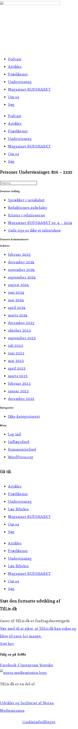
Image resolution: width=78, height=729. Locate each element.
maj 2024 (16, 300)
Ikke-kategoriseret (24, 416)
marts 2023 (18, 376)
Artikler (15, 66)
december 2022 (21, 398)
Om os (13, 97)
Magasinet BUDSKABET (29, 89)
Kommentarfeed (22, 449)
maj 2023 (16, 360)
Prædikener (18, 74)
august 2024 (18, 285)
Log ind (14, 434)
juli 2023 (15, 345)
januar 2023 (18, 391)
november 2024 (21, 269)
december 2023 (21, 322)
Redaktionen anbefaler (27, 207)
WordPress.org (20, 457)
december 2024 (21, 262)
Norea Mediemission (18, 691)
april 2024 (17, 307)
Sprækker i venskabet (26, 200)
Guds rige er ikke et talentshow (34, 230)
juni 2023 (16, 353)
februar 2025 (19, 254)
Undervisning (20, 81)
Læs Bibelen (18, 509)
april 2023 (17, 368)
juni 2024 (16, 292)
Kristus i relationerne (26, 215)
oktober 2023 (19, 330)
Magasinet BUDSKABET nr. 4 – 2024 (40, 222)
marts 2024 (18, 315)
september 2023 (22, 338)
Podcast (14, 59)
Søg (11, 104)
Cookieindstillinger (39, 722)
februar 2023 (19, 383)
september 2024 (22, 277)
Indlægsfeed (18, 441)
